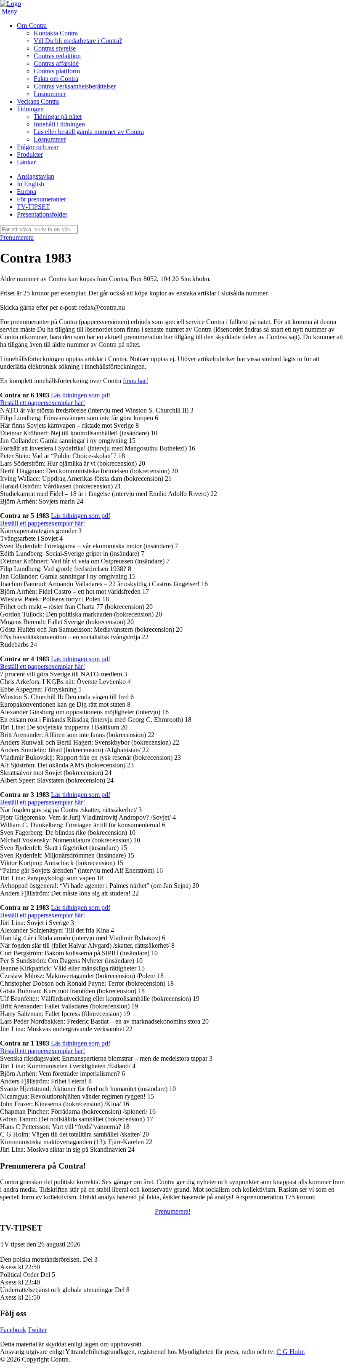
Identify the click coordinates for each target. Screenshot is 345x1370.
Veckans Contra (38, 101)
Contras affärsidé (56, 63)
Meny (9, 11)
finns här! (135, 380)
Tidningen (30, 109)
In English (30, 184)
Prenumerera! (173, 1211)
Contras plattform (57, 71)
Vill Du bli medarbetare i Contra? (78, 40)
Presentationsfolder (42, 214)
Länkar (26, 162)
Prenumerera (17, 237)
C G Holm (290, 1351)
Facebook (13, 1329)
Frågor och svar (37, 146)
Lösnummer (50, 93)
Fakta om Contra (56, 78)
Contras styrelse (55, 48)
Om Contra (32, 25)
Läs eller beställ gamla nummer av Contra (89, 131)
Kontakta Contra (56, 33)
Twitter (37, 1329)
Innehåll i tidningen (59, 124)
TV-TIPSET (33, 206)
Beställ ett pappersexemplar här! (42, 402)
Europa (26, 191)
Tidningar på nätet (58, 116)
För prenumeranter (41, 199)
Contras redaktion (57, 55)
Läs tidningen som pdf (80, 395)
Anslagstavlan (35, 176)
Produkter (30, 154)
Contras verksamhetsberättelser (75, 86)
